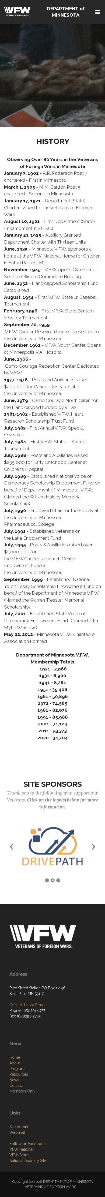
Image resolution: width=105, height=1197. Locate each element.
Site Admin (18, 1127)
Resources (18, 1074)
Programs (17, 1069)
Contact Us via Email (27, 1005)
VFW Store (19, 1155)
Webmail (17, 1132)
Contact (16, 1085)
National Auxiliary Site (27, 1160)
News (14, 1080)
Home (14, 1057)
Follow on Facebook (27, 1144)
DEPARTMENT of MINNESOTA (66, 12)
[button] (11, 846)
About (14, 1063)
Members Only (22, 1091)
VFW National (21, 1149)
